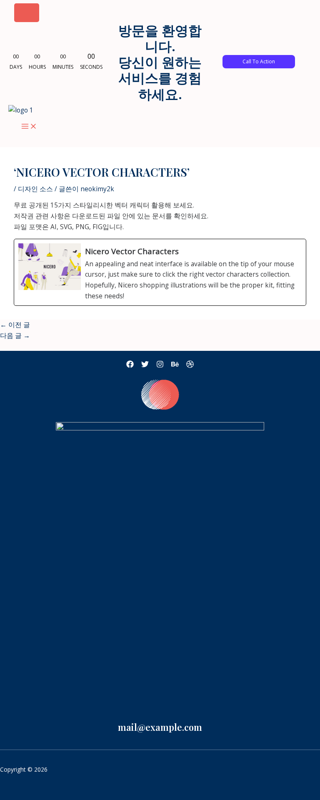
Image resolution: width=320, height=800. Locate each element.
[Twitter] (145, 365)
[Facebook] (130, 365)
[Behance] (175, 365)
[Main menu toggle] (29, 127)
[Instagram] (160, 365)
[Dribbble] (190, 365)
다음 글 (15, 335)
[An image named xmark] (26, 12)
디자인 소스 (35, 188)
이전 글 (15, 324)
